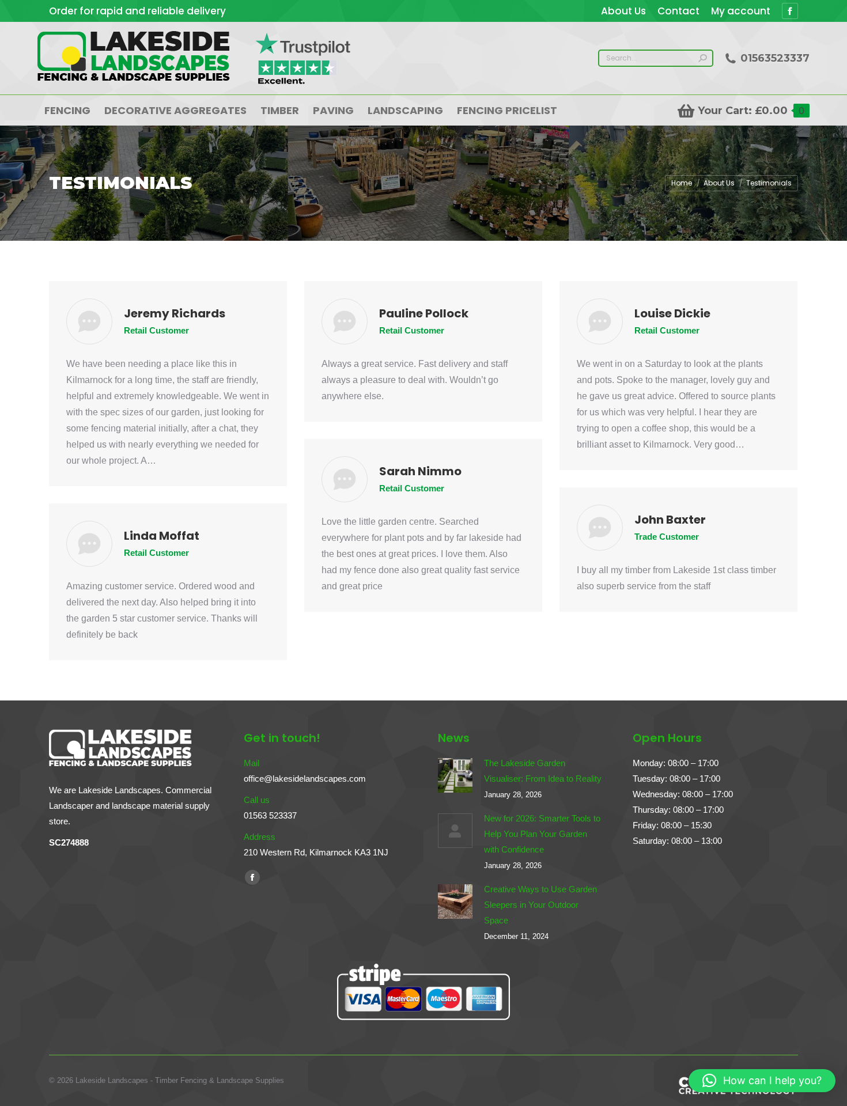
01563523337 (775, 58)
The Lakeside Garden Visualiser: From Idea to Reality (543, 770)
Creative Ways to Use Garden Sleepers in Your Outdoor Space (540, 904)
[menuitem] (623, 11)
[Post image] (455, 775)
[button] (762, 1080)
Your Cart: (751, 110)
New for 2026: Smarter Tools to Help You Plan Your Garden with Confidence (542, 833)
